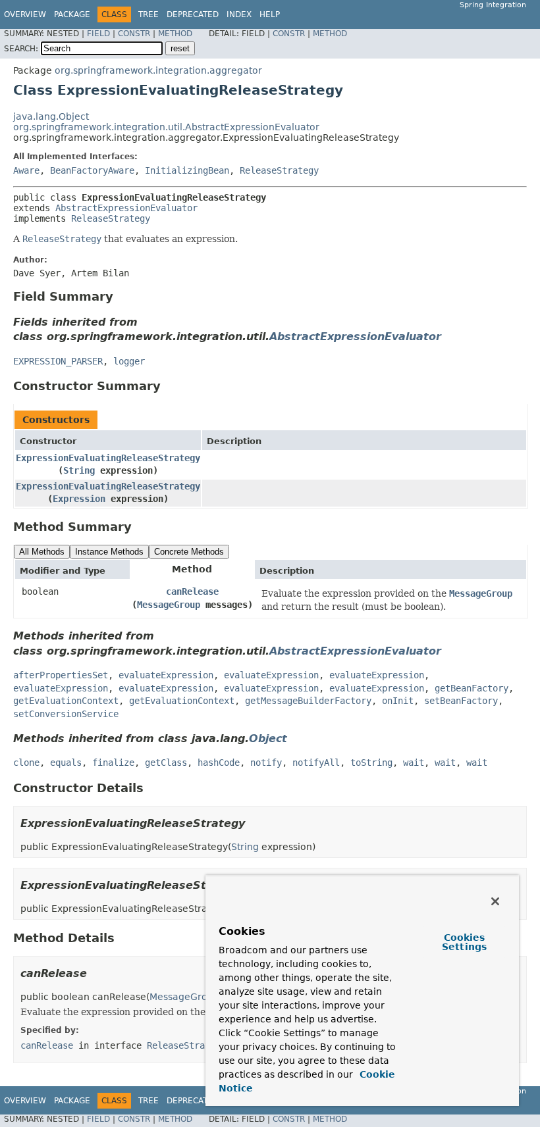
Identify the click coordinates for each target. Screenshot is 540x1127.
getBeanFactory (471, 688)
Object (268, 738)
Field (98, 33)
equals (66, 762)
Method (175, 33)
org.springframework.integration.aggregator (158, 70)
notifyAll (316, 762)
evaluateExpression (166, 675)
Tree (148, 14)
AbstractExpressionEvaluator (126, 208)
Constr (134, 33)
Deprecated (193, 14)
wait (413, 762)
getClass (166, 762)
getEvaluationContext (66, 700)
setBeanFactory (461, 700)
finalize (113, 762)
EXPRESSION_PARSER (58, 361)
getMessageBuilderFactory (308, 700)
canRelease (192, 591)
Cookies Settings (464, 942)
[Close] (495, 901)
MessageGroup (168, 604)
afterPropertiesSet (60, 675)
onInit (398, 700)
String (79, 470)
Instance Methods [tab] (109, 552)
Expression (79, 498)
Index (239, 14)
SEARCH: (21, 48)
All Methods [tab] (42, 552)
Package (72, 14)
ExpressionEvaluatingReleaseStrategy (108, 458)
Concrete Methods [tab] (189, 552)
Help (269, 14)
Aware (26, 170)
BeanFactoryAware (92, 170)
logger (129, 361)
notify (266, 762)
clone (26, 762)
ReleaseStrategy (279, 170)
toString (371, 762)
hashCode (219, 762)
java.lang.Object (51, 116)
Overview (25, 14)
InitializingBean (187, 170)
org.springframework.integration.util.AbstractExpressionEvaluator (166, 127)
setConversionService (66, 714)
